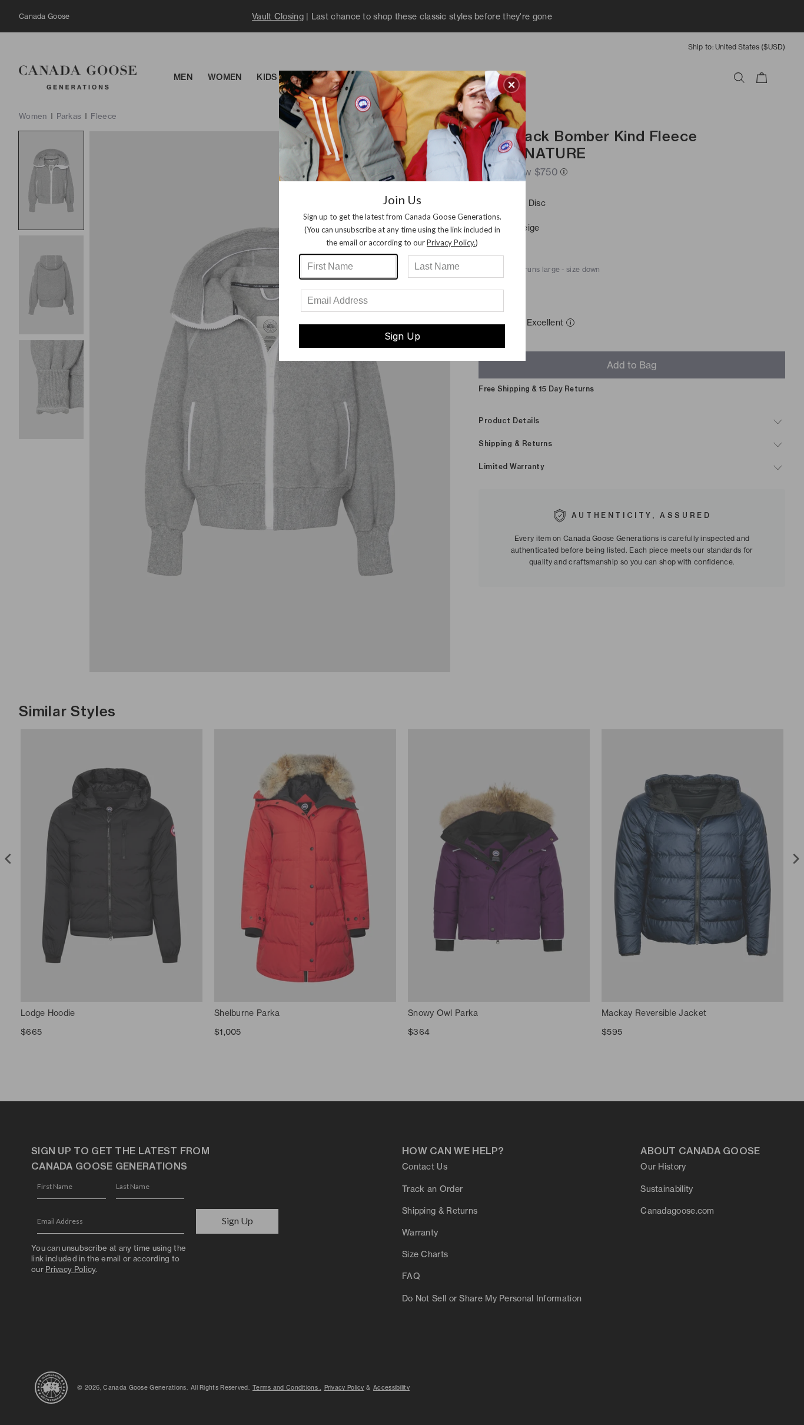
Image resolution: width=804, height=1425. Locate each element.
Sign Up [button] (402, 336)
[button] (511, 85)
